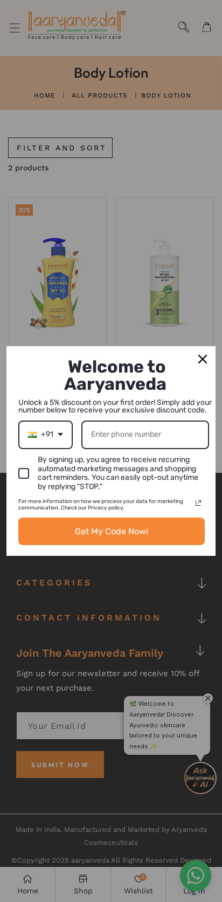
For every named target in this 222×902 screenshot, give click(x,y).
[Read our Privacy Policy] (198, 503)
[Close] (203, 359)
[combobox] (45, 435)
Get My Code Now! (111, 531)
